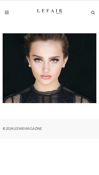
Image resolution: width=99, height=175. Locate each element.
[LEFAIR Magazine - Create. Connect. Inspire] (49, 11)
